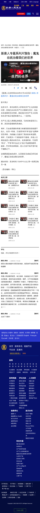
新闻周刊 (12, 393)
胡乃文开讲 (14, 418)
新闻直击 (12, 391)
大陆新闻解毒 (23, 405)
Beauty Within (30, 426)
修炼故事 (19, 473)
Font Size (30, 87)
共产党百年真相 (21, 449)
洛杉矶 (21, 332)
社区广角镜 (12, 400)
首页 (2, 45)
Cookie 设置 (20, 510)
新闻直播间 (21, 13)
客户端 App (5, 488)
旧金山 (6, 335)
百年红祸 (19, 461)
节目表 (12, 350)
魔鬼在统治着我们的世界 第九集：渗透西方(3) (33, 183)
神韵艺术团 (13, 492)
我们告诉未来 (20, 444)
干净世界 (31, 492)
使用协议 (4, 486)
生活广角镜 (29, 413)
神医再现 (13, 423)
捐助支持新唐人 (15, 353)
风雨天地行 (19, 463)
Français (33, 335)
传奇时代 (19, 446)
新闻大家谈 (22, 381)
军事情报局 (22, 395)
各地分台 (16, 2)
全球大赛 (32, 372)
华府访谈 (12, 395)
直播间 (19, 350)
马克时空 (21, 403)
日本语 (11, 338)
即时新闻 (26, 370)
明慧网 (25, 495)
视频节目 (28, 346)
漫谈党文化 (19, 471)
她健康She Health (16, 416)
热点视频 (19, 370)
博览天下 (12, 372)
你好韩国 (28, 418)
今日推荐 (34, 370)
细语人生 (21, 408)
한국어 (17, 338)
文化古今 (31, 395)
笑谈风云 (31, 383)
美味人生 (28, 423)
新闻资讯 (18, 346)
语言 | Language (34, 2)
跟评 (36, 260)
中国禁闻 (12, 386)
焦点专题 (8, 45)
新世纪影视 (11, 497)
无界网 (4, 497)
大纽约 (10, 332)
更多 (19, 497)
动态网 (31, 495)
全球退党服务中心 (15, 495)
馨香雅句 (31, 388)
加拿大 (16, 332)
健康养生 (14, 411)
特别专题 (15, 45)
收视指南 (20, 484)
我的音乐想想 (30, 438)
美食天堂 (28, 421)
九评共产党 (19, 456)
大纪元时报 (22, 492)
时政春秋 (21, 388)
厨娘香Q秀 (29, 431)
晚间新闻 (12, 388)
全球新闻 (12, 381)
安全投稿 (12, 486)
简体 (26, 2)
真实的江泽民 (20, 458)
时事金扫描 (22, 386)
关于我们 (13, 484)
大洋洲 (27, 332)
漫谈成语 (31, 391)
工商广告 (19, 476)
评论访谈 (22, 378)
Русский (4, 338)
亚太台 (12, 335)
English (26, 335)
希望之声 (4, 495)
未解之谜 (31, 381)
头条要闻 (12, 370)
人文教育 (32, 378)
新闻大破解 (22, 393)
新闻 (11, 360)
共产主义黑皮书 (21, 466)
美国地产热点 (33, 398)
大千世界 (28, 428)
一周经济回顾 (13, 398)
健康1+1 (13, 413)
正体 (22, 2)
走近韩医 (13, 426)
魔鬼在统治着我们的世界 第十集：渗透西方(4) (13, 183)
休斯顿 (33, 332)
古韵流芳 (31, 386)
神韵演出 (25, 372)
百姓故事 (19, 468)
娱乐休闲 (29, 411)
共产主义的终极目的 (22, 451)
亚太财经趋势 (13, 403)
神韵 (5, 2)
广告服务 (20, 486)
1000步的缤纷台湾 (31, 434)
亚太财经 (12, 405)
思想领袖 (21, 391)
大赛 (10, 2)
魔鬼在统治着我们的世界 (26, 45)
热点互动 (21, 383)
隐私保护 (28, 484)
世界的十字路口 (24, 400)
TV (29, 13)
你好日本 (28, 416)
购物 (24, 353)
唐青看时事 (22, 398)
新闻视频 (12, 378)
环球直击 (12, 383)
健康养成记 (14, 421)
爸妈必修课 (32, 393)
